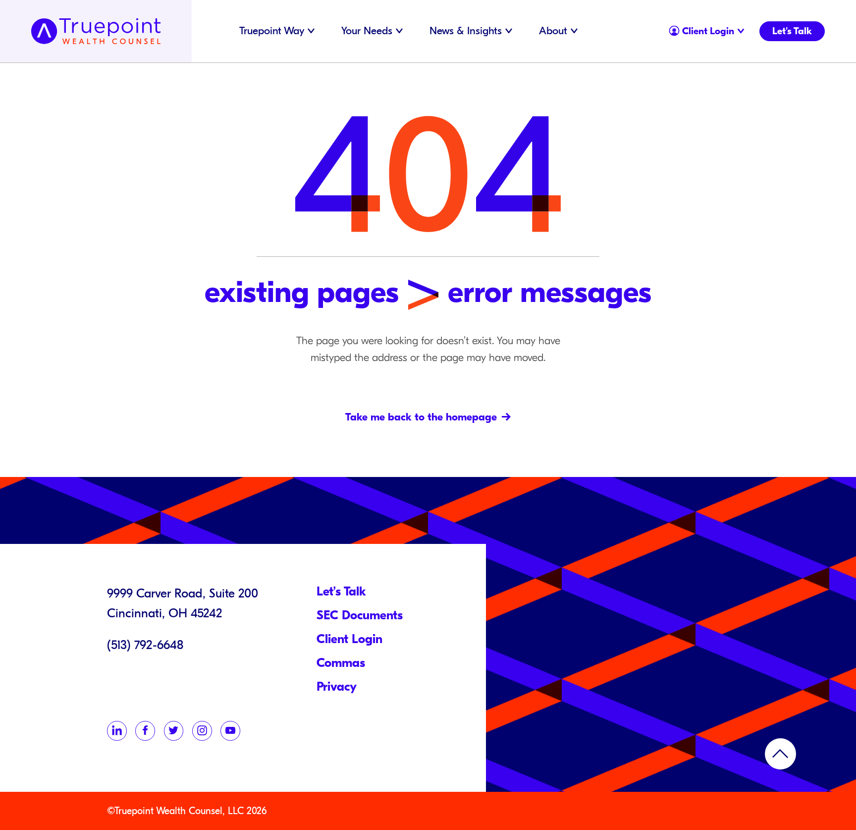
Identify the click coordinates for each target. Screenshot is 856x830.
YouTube (230, 731)
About (553, 31)
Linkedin (117, 731)
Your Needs (366, 31)
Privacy (337, 686)
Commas (341, 662)
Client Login (697, 29)
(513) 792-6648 (145, 645)
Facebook (145, 731)
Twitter (174, 731)
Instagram (202, 731)
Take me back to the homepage (421, 417)
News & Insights (465, 31)
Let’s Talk (341, 591)
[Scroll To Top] (780, 754)
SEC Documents (360, 615)
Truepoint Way (271, 31)
